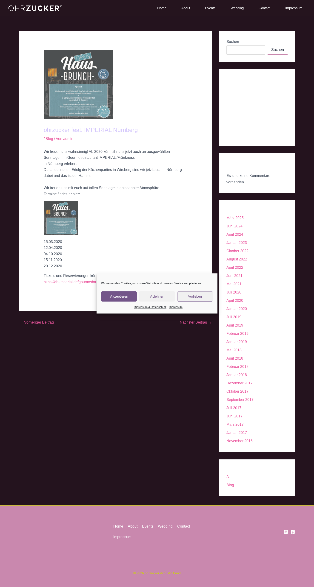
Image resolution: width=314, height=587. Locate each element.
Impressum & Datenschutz (150, 307)
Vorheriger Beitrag (37, 322)
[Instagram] (286, 532)
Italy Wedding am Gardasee (249, 97)
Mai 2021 (234, 284)
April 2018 (234, 358)
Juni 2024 (234, 226)
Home (161, 8)
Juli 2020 (233, 292)
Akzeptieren (119, 296)
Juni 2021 (234, 276)
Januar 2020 (236, 309)
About (185, 8)
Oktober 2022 (237, 251)
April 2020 (234, 300)
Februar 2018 (237, 367)
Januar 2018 (236, 375)
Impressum (176, 307)
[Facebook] (293, 532)
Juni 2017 (234, 416)
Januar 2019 (236, 342)
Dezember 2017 (239, 383)
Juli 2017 (233, 408)
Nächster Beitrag (196, 322)
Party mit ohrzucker (242, 87)
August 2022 (236, 259)
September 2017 (240, 400)
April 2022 (234, 267)
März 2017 (235, 424)
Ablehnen (157, 296)
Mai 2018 (234, 350)
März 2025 (235, 218)
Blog (49, 139)
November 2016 (239, 441)
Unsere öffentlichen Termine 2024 (253, 107)
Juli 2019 (233, 317)
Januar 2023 (236, 243)
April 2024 (234, 234)
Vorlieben (195, 296)
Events (210, 8)
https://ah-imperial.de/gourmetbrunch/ (74, 282)
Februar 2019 (237, 333)
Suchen (232, 42)
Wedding (237, 8)
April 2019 (234, 325)
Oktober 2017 (237, 391)
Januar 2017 (236, 433)
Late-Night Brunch (241, 117)
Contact (264, 8)
